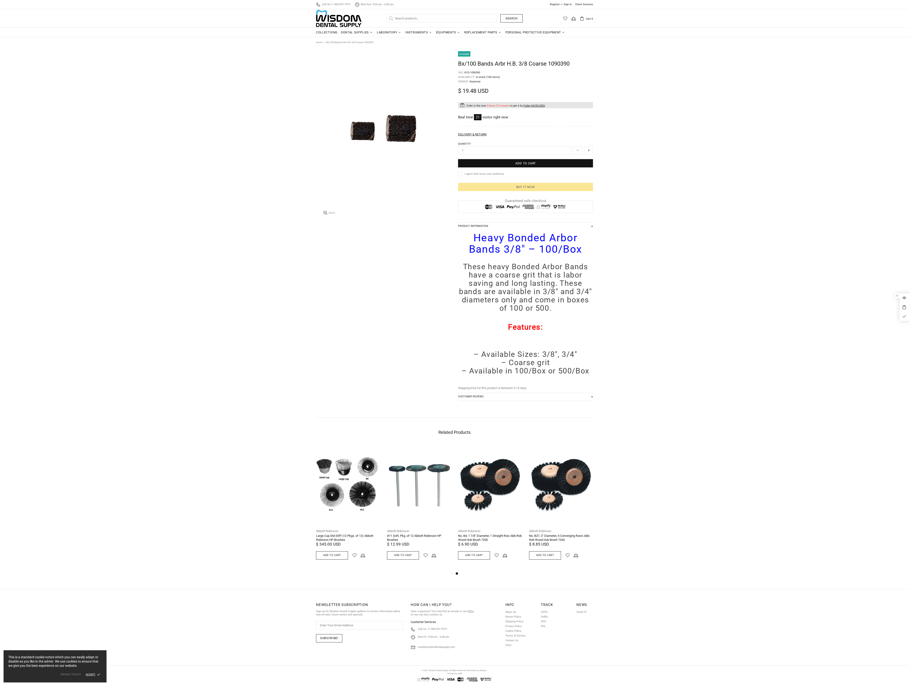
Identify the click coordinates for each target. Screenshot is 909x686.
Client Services (584, 4)
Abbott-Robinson (327, 531)
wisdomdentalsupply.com (338, 18)
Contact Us (511, 640)
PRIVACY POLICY (71, 674)
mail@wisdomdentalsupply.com (436, 647)
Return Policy (513, 616)
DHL (543, 626)
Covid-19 (581, 612)
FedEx (544, 616)
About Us (510, 612)
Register (555, 4)
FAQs (471, 611)
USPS (544, 612)
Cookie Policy (513, 630)
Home (319, 42)
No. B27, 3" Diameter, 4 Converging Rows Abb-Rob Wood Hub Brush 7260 (559, 538)
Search (511, 18)
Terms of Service (515, 635)
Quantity (464, 143)
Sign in (568, 4)
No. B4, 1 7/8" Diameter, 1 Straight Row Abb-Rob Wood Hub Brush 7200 (490, 538)
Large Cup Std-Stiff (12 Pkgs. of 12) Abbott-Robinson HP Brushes (345, 538)
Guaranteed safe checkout (525, 201)
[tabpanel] (490, 507)
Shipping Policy (514, 621)
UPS (543, 621)
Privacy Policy (513, 626)
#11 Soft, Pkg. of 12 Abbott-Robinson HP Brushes (414, 538)
